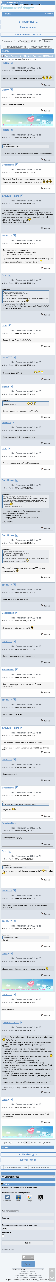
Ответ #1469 (8, 1107)
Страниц (6, 41)
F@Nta (5, 63)
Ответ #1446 (8, 283)
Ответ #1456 (8, 649)
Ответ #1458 (8, 707)
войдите (16, 4)
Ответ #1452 (8, 488)
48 (22, 41)
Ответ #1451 (8, 456)
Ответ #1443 (8, 172)
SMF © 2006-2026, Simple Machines (28, 1275)
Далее (47, 41)
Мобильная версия (28, 1272)
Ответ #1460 (8, 767)
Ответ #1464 (8, 898)
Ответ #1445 (8, 243)
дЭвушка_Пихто (10, 196)
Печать (5, 51)
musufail (6, 422)
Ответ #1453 (8, 543)
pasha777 (7, 236)
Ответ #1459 (8, 736)
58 (40, 41)
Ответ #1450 (8, 430)
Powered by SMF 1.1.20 (28, 1274)
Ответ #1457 (8, 677)
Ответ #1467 (8, 1002)
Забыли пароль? (8, 1249)
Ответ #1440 (8, 71)
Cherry (5, 90)
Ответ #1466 (8, 961)
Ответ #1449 (8, 394)
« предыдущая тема (15, 47)
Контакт (28, 1264)
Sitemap (40, 1277)
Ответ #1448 (8, 365)
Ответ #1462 (8, 831)
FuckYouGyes (9, 823)
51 (34, 41)
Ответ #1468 (8, 1030)
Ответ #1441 (8, 97)
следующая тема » (40, 47)
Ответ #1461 (8, 795)
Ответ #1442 (8, 138)
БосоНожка (8, 165)
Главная (8, 14)
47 (19, 41)
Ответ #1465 (8, 929)
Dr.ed (4, 275)
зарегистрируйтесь (32, 4)
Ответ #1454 (8, 593)
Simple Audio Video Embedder (24, 1277)
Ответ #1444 (8, 204)
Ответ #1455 (8, 621)
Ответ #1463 (8, 859)
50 (31, 41)
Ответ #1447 (8, 333)
